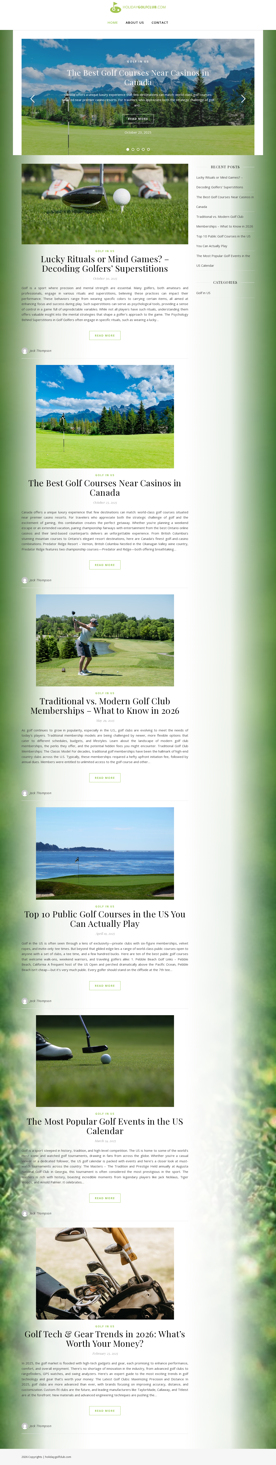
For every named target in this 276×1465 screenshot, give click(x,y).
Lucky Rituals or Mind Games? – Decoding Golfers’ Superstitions (105, 263)
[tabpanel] (138, 97)
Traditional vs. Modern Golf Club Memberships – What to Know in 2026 (105, 705)
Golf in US (138, 61)
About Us (135, 22)
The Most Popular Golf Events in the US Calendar (105, 1125)
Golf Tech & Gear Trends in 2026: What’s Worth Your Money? (105, 1338)
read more (138, 119)
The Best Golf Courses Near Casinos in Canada (138, 77)
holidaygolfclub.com (58, 1457)
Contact (160, 22)
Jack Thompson (41, 351)
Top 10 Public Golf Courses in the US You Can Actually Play (105, 918)
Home (113, 22)
